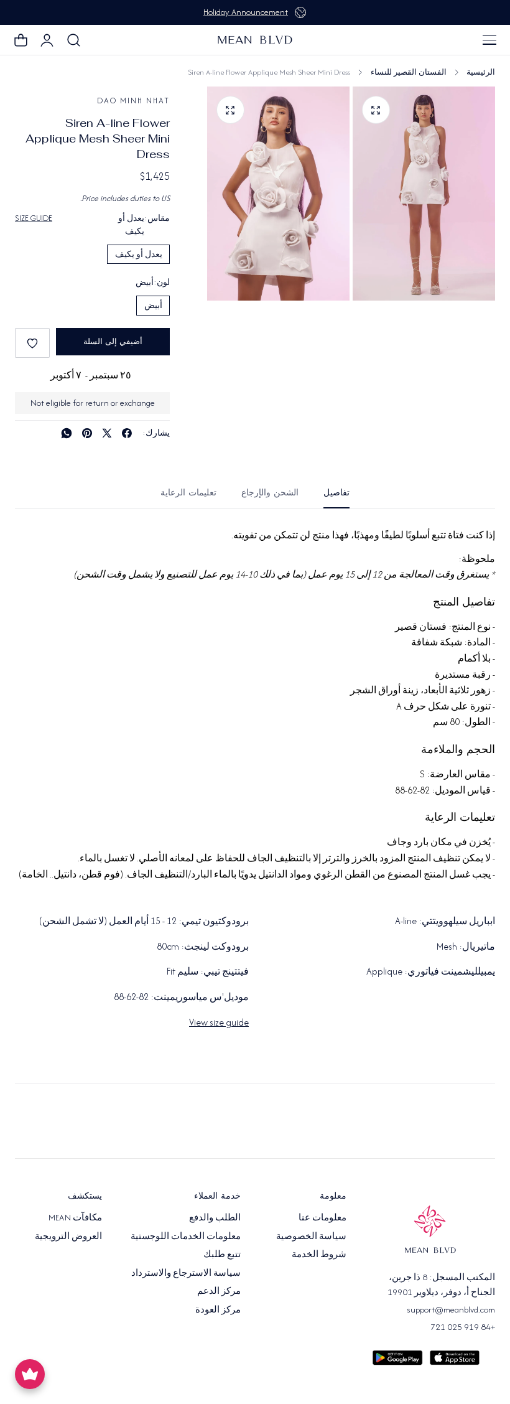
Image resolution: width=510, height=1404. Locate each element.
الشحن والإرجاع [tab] (270, 492)
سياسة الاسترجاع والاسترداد (186, 1272)
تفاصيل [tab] (336, 492)
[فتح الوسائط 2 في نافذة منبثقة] (230, 110)
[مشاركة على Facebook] (127, 433)
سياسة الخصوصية (311, 1235)
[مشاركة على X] (107, 433)
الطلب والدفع (215, 1217)
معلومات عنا (322, 1217)
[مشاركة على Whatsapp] (66, 433)
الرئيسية (480, 72)
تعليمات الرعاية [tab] (188, 492)
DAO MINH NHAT (133, 100)
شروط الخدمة (319, 1254)
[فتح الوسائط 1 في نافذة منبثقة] (376, 110)
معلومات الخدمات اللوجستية (186, 1235)
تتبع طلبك (222, 1254)
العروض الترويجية (68, 1235)
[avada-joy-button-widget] (30, 1374)
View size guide (219, 1022)
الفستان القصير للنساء (409, 72)
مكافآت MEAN (75, 1217)
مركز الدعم (219, 1291)
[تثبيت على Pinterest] (87, 433)
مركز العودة (218, 1309)
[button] (489, 40)
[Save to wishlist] (32, 343)
